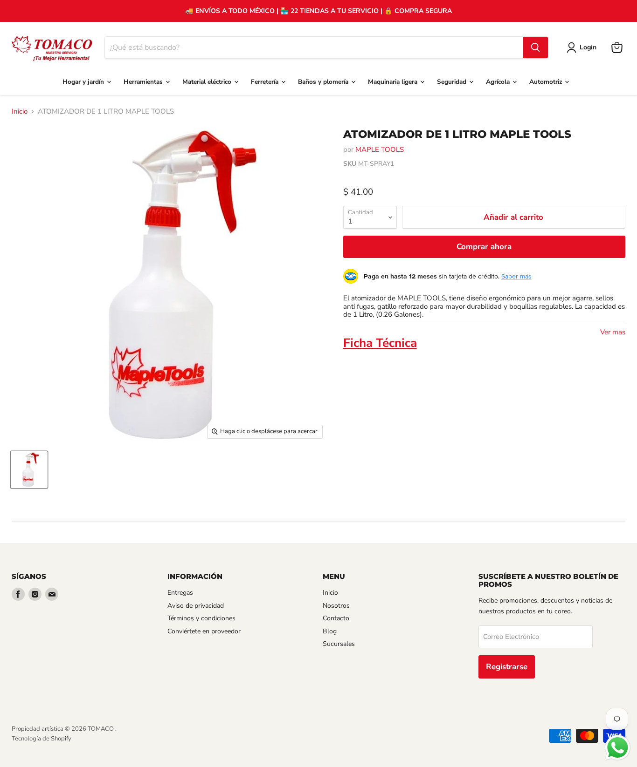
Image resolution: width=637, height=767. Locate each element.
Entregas (180, 592)
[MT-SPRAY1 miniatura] (29, 469)
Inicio (20, 111)
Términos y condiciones (201, 618)
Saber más (516, 276)
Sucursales (339, 643)
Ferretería (265, 81)
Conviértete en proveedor (204, 631)
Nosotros (336, 605)
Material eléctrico (207, 81)
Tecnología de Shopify (41, 738)
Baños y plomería (324, 81)
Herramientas (144, 81)
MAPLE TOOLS (379, 149)
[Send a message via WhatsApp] (617, 747)
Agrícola (499, 81)
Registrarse (506, 666)
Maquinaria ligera (393, 81)
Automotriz (546, 81)
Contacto (336, 618)
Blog (330, 631)
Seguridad (452, 81)
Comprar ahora (484, 246)
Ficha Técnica (380, 343)
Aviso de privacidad (195, 605)
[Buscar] (535, 47)
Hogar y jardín (84, 81)
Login (588, 47)
